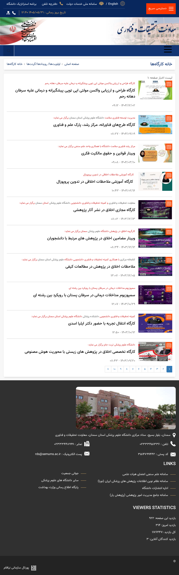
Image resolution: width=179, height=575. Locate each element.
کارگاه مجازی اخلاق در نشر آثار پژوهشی (104, 210)
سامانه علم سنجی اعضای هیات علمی (145, 474)
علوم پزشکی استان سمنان (51, 260)
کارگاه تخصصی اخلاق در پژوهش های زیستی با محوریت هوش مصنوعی (80, 352)
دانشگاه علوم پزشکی (59, 203)
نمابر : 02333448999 (68, 444)
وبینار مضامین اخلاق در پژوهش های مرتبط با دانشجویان (91, 238)
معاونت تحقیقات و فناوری (146, 27)
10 (114, 369)
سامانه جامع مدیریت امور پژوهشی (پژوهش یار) (139, 495)
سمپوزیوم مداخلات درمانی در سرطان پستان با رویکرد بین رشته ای (84, 295)
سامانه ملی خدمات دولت (81, 3)
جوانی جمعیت (70, 473)
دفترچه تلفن (49, 3)
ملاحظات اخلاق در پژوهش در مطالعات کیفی (100, 267)
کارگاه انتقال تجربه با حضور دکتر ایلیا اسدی (101, 324)
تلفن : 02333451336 (154, 444)
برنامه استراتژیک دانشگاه (21, 3)
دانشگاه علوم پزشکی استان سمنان (86, 118)
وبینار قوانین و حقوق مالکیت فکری (108, 154)
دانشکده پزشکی (91, 316)
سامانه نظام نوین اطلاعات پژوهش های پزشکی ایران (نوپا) (133, 481)
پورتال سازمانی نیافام (16, 567)
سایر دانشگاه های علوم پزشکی (60, 480)
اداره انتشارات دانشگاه (155, 488)
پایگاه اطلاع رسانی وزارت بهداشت (58, 487)
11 (108, 369)
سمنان (38, 203)
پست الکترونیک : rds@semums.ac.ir (58, 454)
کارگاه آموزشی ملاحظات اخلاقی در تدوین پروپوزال (96, 182)
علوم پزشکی (94, 231)
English (113, 3)
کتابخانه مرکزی (127, 260)
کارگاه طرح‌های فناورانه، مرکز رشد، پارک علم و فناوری (94, 125)
